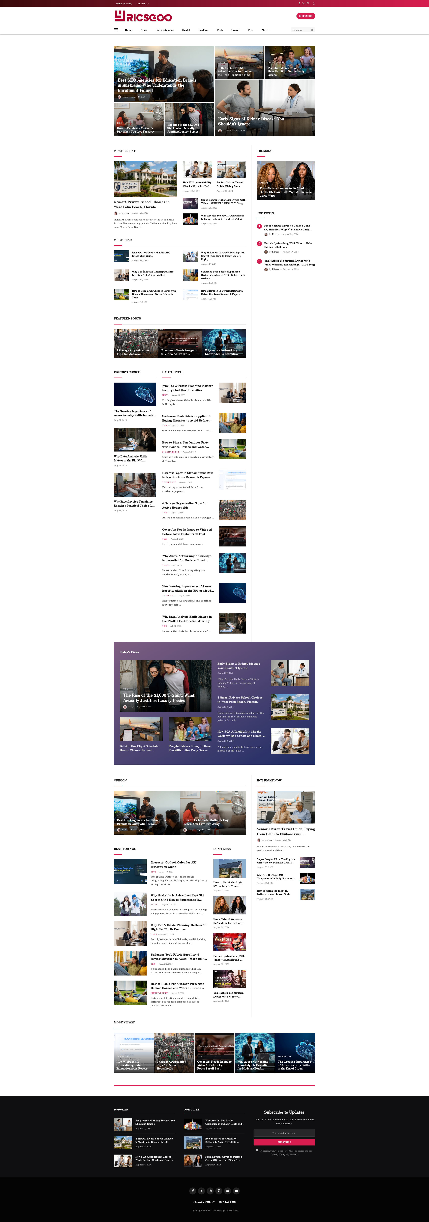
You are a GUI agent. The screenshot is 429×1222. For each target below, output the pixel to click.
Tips (250, 30)
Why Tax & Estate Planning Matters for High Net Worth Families (153, 273)
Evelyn (125, 96)
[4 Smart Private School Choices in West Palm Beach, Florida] (145, 179)
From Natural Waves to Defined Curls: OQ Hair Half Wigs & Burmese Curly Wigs (287, 227)
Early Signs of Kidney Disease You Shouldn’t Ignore (251, 121)
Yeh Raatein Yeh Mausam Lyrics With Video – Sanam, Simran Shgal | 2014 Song (289, 262)
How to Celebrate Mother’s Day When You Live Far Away (136, 129)
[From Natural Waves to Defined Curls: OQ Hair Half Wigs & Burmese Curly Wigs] (229, 905)
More (265, 30)
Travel (235, 30)
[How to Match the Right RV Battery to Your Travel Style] (286, 180)
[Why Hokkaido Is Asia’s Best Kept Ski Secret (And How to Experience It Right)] (190, 256)
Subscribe (305, 15)
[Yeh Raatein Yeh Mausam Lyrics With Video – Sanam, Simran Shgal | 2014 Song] (229, 979)
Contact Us (142, 3)
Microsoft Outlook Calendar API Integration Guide (151, 254)
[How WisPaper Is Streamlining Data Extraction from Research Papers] (190, 294)
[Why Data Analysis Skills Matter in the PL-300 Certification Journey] (135, 440)
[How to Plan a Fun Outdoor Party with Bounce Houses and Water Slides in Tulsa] (121, 294)
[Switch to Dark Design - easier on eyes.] (313, 3)
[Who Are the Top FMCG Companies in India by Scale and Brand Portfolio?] (190, 219)
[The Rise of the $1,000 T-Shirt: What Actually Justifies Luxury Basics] (189, 119)
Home (128, 30)
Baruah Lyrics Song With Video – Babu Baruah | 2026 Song (288, 245)
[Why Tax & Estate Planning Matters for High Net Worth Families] (121, 275)
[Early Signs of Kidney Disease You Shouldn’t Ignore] (265, 108)
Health (186, 30)
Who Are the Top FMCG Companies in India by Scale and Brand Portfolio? (222, 217)
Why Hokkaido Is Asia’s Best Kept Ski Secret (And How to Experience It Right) (223, 256)
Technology (169, 482)
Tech (220, 30)
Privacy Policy (124, 3)
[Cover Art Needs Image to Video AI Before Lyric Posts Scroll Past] (180, 343)
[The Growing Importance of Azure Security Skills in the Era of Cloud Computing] (135, 394)
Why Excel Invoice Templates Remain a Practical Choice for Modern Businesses (134, 503)
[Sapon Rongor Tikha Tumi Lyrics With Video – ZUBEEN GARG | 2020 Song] (190, 203)
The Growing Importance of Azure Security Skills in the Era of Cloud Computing (135, 413)
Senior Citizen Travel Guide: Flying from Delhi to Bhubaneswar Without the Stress (230, 184)
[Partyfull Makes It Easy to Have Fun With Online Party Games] (290, 62)
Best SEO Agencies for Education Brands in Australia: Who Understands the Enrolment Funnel (157, 85)
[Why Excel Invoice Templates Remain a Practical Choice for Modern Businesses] (135, 485)
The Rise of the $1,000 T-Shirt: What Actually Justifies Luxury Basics (184, 128)
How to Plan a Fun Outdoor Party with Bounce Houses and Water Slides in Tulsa (154, 294)
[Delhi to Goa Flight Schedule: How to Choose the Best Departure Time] (239, 62)
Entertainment (165, 30)
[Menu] (116, 30)
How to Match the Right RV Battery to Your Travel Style (285, 193)
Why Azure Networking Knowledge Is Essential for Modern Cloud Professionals (221, 352)
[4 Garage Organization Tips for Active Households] (136, 343)
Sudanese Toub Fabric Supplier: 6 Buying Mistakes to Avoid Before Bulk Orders (223, 275)
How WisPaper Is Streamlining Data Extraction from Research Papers (222, 292)
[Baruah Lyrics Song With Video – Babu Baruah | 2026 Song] (229, 942)
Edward (275, 251)
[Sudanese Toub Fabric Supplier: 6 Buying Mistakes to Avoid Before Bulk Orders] (190, 275)
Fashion (203, 30)
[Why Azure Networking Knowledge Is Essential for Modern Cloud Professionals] (224, 343)
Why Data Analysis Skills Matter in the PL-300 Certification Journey (130, 458)
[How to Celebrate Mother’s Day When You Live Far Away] (139, 119)
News (144, 30)
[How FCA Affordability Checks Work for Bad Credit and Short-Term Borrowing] (197, 169)
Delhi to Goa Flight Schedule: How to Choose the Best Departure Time (235, 71)
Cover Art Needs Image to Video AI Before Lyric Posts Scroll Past (177, 352)
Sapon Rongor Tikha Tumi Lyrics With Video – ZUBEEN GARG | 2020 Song (223, 201)
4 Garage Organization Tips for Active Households (133, 352)
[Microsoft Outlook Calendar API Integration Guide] (121, 256)
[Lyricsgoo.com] (143, 16)
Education (123, 74)
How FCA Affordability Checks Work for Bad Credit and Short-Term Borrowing (197, 184)
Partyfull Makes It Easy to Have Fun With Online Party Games (286, 71)
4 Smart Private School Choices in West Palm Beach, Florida (142, 204)
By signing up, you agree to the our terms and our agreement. (286, 1152)
